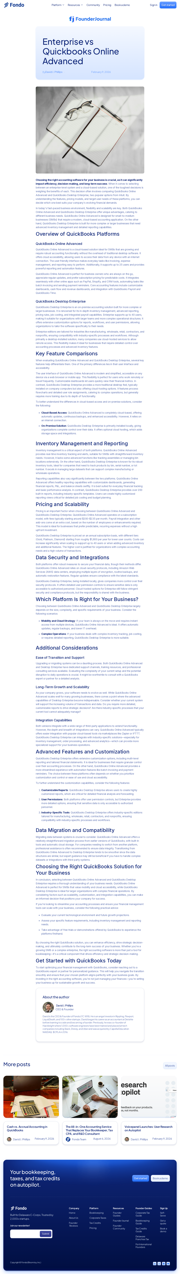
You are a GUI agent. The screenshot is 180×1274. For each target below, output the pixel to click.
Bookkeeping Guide (143, 1222)
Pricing (107, 4)
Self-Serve (163, 1214)
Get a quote (163, 1222)
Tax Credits (95, 1223)
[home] (17, 5)
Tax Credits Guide (141, 1230)
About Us (73, 1217)
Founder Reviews (73, 1224)
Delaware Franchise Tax (142, 1238)
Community (93, 4)
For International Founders (144, 1246)
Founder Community (119, 1227)
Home (72, 1212)
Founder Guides (117, 1214)
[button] (58, 5)
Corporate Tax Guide (143, 1214)
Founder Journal (121, 1220)
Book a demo (122, 4)
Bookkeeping (96, 1212)
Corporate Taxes (97, 1217)
